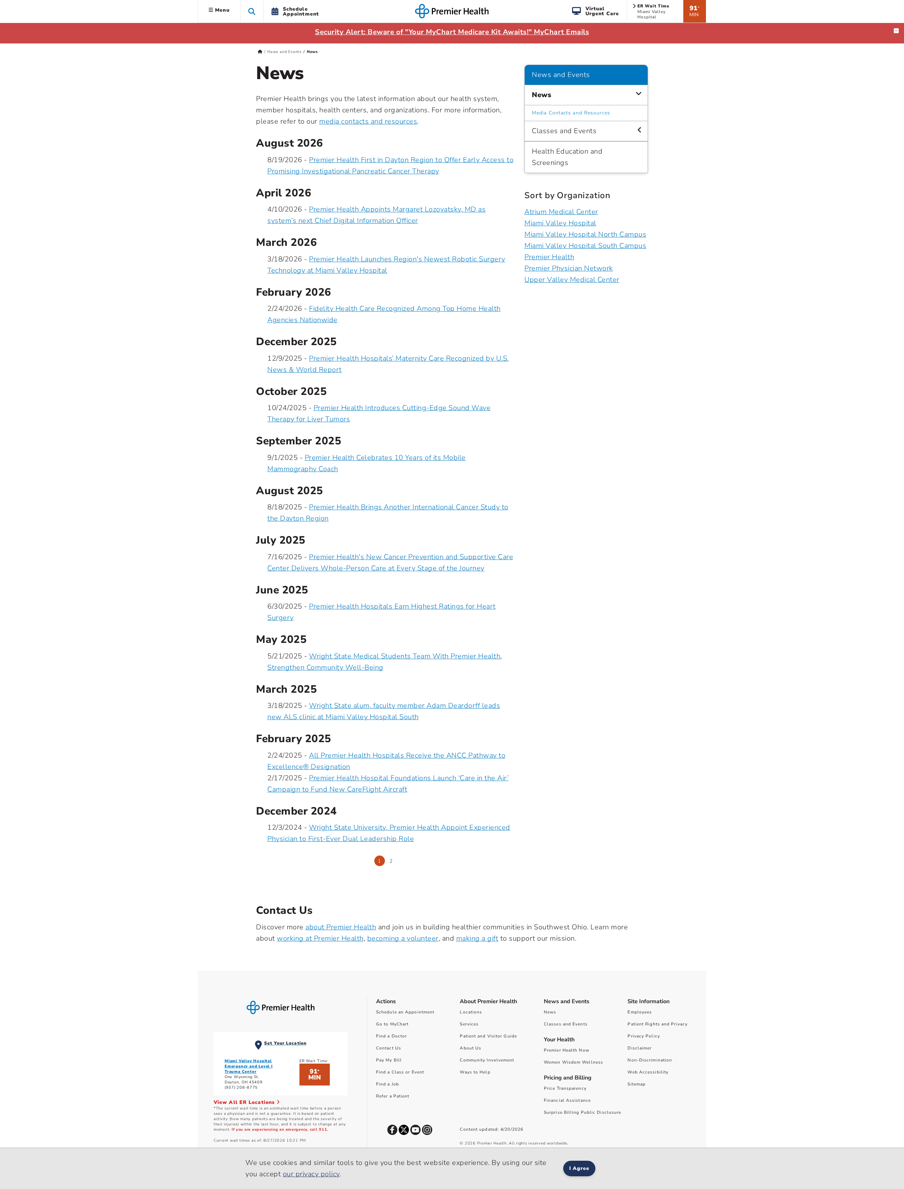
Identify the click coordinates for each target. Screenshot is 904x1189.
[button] (252, 11)
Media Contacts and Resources (571, 113)
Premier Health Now (566, 1050)
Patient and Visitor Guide (488, 1036)
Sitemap (637, 1084)
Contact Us (388, 1048)
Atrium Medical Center (561, 212)
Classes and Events (564, 131)
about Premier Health (340, 927)
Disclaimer (640, 1048)
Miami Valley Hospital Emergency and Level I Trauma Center (249, 1066)
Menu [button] (221, 10)
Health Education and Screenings (567, 157)
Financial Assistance (567, 1100)
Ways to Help (475, 1072)
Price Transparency (565, 1088)
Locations (471, 1012)
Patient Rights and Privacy (658, 1024)
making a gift (477, 938)
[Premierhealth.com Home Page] (260, 51)
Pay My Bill (389, 1060)
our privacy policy (311, 1174)
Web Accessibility (648, 1072)
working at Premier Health (320, 938)
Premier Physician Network (568, 268)
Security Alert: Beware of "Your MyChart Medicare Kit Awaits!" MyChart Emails (452, 32)
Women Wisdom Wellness (573, 1062)
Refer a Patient (393, 1096)
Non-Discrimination (650, 1060)
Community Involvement (487, 1060)
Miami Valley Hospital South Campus (585, 245)
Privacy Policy (644, 1036)
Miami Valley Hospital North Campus (585, 234)
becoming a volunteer (403, 938)
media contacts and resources (368, 121)
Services (469, 1024)
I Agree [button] (579, 1168)
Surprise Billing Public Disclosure (582, 1112)
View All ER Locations (245, 1102)
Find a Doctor (391, 1036)
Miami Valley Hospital (560, 223)
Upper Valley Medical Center (571, 279)
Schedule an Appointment (405, 1012)
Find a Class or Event (400, 1072)
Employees (640, 1012)
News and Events (284, 51)
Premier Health (549, 257)
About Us (470, 1048)
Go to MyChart (392, 1024)
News (541, 95)
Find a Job (387, 1084)
